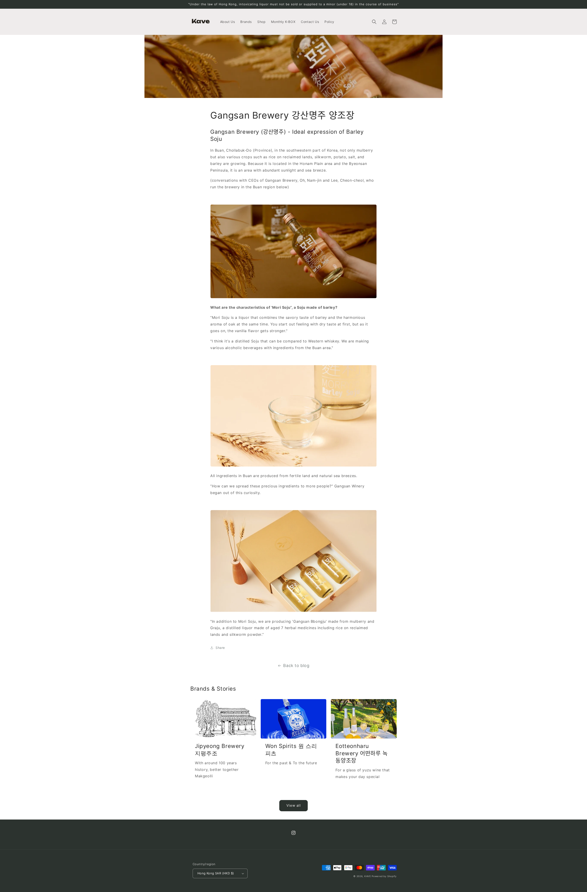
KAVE (367, 876)
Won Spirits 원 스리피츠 (291, 749)
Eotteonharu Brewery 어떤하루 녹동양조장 (361, 753)
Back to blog (296, 665)
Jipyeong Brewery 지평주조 (219, 749)
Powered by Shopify (384, 876)
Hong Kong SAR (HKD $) (215, 873)
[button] (374, 22)
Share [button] (220, 648)
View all (293, 805)
